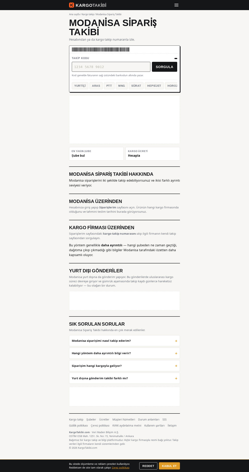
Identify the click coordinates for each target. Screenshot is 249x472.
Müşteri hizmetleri (123, 419)
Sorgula (164, 67)
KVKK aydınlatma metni (126, 425)
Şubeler (91, 419)
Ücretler (104, 419)
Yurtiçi (80, 85)
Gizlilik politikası (78, 425)
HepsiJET (154, 85)
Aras (96, 85)
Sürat (136, 85)
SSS (164, 419)
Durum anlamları (148, 419)
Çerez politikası (100, 425)
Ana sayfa (74, 14)
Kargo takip (88, 14)
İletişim (172, 425)
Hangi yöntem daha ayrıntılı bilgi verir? (101, 353)
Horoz (172, 85)
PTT (109, 85)
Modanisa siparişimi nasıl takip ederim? (101, 341)
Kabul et (169, 466)
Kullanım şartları (154, 425)
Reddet (148, 466)
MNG (121, 85)
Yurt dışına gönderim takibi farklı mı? (100, 378)
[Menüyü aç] (176, 5)
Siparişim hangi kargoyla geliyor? (97, 366)
